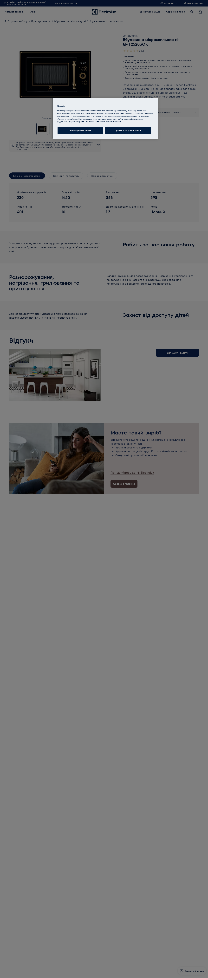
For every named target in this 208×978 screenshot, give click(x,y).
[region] (105, 118)
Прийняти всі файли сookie (128, 130)
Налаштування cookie (80, 130)
